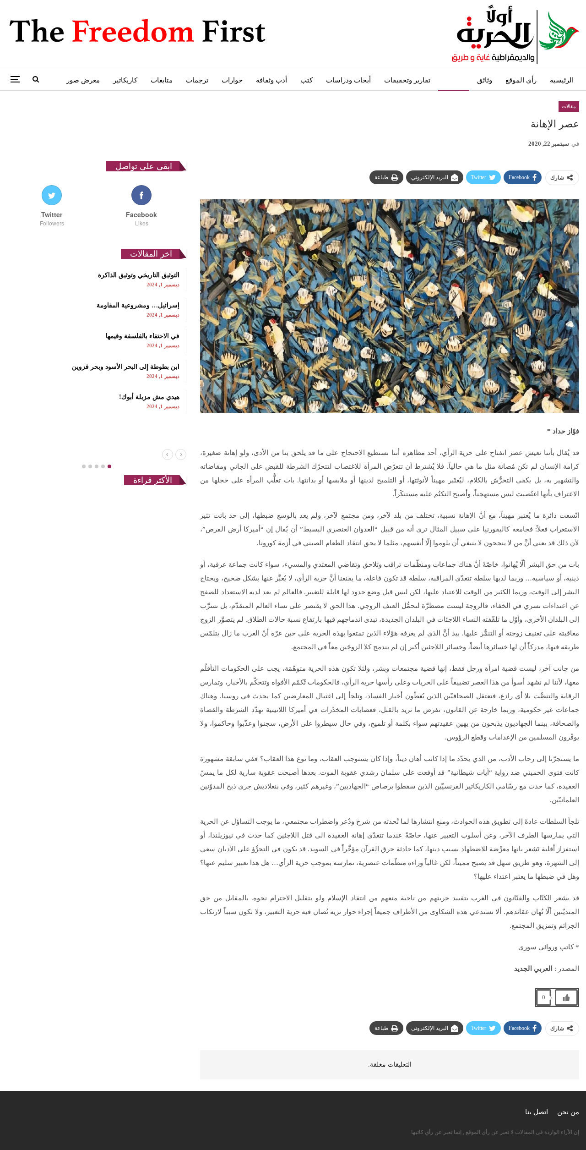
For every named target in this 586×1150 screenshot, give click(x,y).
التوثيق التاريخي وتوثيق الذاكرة (138, 275)
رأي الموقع (521, 80)
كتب (306, 80)
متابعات (162, 80)
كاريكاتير (125, 80)
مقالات (454, 80)
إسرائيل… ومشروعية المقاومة (138, 305)
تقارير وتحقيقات (407, 80)
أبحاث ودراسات (348, 80)
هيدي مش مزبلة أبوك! (149, 397)
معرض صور (83, 80)
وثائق (484, 80)
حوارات (232, 80)
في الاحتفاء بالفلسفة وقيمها (142, 336)
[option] (96, 341)
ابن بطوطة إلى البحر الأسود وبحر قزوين (125, 366)
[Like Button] (566, 997)
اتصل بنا (536, 1112)
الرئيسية (562, 80)
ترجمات (197, 80)
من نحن (568, 1112)
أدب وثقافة (271, 80)
